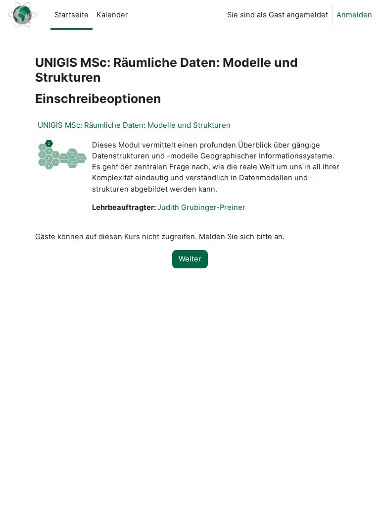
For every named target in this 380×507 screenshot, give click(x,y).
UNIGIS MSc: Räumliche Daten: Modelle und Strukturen (134, 125)
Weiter (190, 258)
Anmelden (354, 14)
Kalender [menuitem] (112, 14)
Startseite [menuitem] (71, 14)
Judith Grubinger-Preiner (201, 207)
